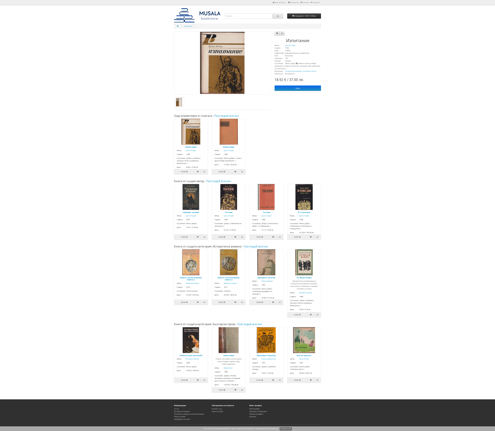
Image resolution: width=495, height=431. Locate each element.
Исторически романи (293, 71)
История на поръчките (258, 411)
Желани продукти (256, 414)
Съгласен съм (285, 429)
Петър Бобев (302, 359)
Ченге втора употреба (191, 355)
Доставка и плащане (182, 411)
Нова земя (228, 355)
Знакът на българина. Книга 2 (191, 278)
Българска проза (309, 71)
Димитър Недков (190, 283)
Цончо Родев (287, 45)
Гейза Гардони (265, 281)
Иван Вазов (226, 368)
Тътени (228, 212)
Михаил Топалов (303, 293)
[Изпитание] (222, 62)
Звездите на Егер (266, 277)
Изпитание (188, 26)
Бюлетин (252, 417)
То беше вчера (304, 277)
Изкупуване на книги (182, 419)
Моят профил (254, 409)
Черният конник (191, 212)
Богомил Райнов (190, 359)
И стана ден (304, 212)
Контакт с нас (217, 409)
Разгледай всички (226, 116)
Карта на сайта (217, 411)
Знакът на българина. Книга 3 (228, 278)
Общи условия (179, 417)
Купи (298, 88)
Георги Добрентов (266, 359)
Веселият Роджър (266, 355)
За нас (176, 409)
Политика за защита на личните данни (189, 414)
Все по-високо (304, 355)
